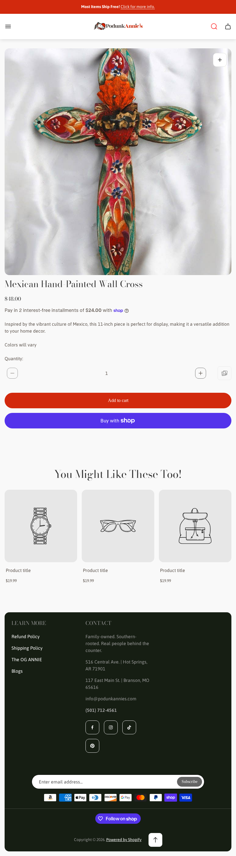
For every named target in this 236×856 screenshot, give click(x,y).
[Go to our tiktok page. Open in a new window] (129, 727)
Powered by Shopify (124, 839)
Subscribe (189, 781)
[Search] (214, 26)
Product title (18, 570)
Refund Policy (26, 636)
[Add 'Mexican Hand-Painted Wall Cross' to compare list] (224, 373)
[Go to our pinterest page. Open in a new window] (92, 746)
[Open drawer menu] (8, 26)
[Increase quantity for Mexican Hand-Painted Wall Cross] (200, 373)
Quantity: (14, 358)
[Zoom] (220, 60)
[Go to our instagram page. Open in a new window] (111, 727)
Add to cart (118, 400)
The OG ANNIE (27, 659)
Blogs (17, 671)
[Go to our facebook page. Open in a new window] (92, 727)
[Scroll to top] (155, 840)
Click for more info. (138, 6)
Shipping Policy (27, 648)
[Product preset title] (41, 526)
